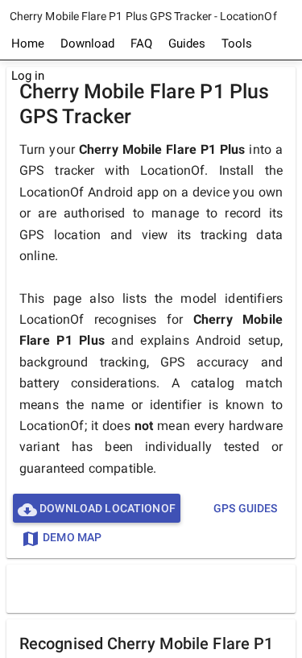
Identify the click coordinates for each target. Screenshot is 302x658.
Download (87, 43)
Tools (236, 43)
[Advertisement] (155, 588)
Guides (186, 43)
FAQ (141, 43)
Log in (27, 75)
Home (27, 43)
